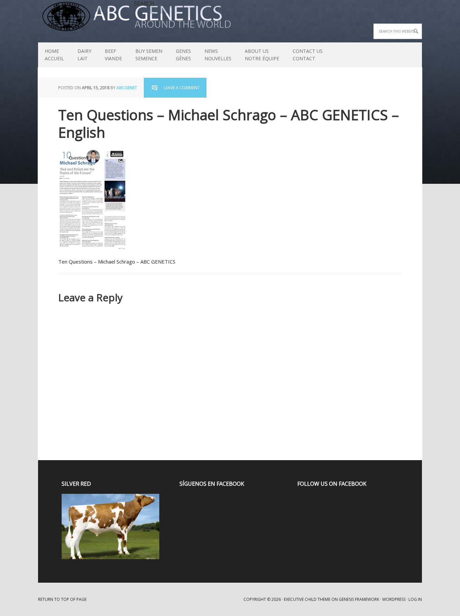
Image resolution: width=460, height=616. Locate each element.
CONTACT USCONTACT (308, 55)
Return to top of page (62, 599)
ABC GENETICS (41, 17)
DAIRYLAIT (81, 55)
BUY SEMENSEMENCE (148, 55)
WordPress (393, 599)
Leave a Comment (182, 88)
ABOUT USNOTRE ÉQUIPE (258, 55)
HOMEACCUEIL (54, 55)
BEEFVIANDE (113, 55)
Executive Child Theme (307, 599)
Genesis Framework (359, 599)
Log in (415, 599)
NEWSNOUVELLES (217, 55)
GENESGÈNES (183, 55)
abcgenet (127, 88)
